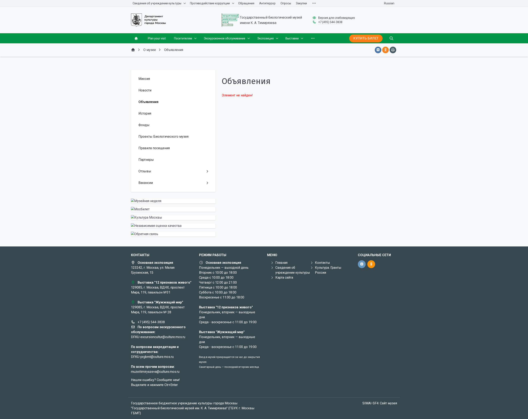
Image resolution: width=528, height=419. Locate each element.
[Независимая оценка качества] (173, 225)
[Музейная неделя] (173, 201)
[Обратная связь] (173, 234)
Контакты (322, 263)
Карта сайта (284, 277)
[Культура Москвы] (173, 217)
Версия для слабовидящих (336, 17)
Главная (281, 263)
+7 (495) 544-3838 (330, 22)
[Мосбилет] (173, 209)
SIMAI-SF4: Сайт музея (379, 403)
